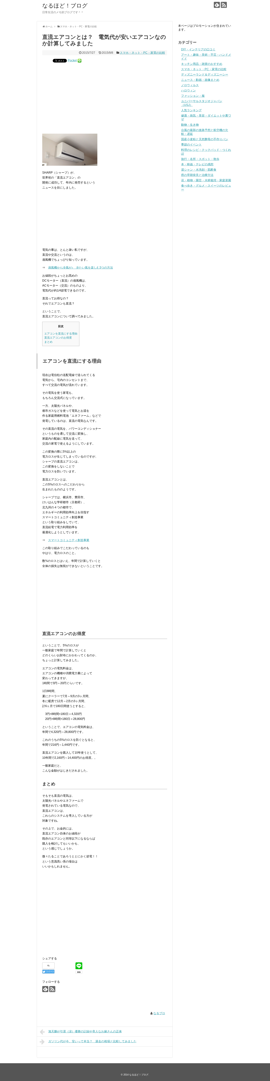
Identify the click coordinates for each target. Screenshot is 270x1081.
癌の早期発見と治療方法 (197, 175)
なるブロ (159, 1013)
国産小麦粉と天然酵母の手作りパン (204, 139)
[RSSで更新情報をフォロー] (224, 5)
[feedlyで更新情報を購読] (217, 5)
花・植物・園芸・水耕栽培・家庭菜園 (206, 180)
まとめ (48, 341)
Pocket (72, 60)
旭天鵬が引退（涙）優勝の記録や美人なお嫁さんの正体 (85, 1031)
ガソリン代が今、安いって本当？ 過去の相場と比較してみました (92, 1041)
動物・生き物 (190, 124)
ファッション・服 (193, 95)
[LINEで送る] (79, 60)
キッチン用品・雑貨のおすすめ (201, 63)
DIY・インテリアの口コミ (198, 49)
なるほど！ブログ (65, 6)
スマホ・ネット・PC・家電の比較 (142, 52)
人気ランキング (191, 110)
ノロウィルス (190, 85)
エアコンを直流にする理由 (60, 333)
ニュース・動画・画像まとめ (200, 79)
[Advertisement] (104, 95)
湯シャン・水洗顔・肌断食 (198, 169)
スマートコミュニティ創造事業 (68, 540)
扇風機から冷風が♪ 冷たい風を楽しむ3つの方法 (80, 267)
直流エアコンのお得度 (58, 337)
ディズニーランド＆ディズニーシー (204, 74)
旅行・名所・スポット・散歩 (200, 159)
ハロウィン (188, 90)
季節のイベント (191, 144)
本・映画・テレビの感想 (197, 164)
